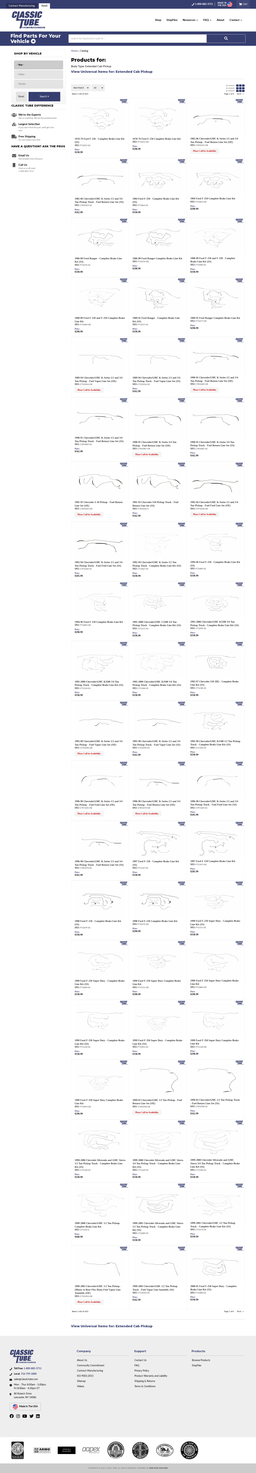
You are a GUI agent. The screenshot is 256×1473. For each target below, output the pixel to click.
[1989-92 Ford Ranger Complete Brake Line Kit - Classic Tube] (239, 280)
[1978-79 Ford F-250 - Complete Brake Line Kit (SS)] (100, 118)
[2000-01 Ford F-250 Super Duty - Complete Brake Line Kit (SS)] (215, 1266)
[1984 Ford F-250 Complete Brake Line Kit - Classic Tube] (239, 161)
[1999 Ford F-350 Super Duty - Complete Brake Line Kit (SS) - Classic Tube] (124, 1003)
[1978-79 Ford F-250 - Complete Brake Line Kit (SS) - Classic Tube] (124, 101)
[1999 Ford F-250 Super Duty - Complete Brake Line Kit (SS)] (215, 901)
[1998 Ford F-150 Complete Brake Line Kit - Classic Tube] (182, 883)
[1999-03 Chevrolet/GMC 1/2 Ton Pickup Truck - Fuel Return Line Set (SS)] (215, 1080)
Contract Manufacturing (22, 6)
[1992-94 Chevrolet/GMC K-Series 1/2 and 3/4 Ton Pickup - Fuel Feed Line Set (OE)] (215, 482)
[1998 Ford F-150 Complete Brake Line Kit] (158, 901)
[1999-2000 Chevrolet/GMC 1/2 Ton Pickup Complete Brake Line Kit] (100, 1203)
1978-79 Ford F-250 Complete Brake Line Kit (157, 139)
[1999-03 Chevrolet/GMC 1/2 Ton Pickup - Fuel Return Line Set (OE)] (158, 1080)
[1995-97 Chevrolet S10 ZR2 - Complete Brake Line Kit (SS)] (215, 661)
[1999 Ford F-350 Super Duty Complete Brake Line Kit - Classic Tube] (239, 1003)
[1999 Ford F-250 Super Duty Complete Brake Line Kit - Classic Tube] (182, 943)
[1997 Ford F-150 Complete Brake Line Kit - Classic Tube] (239, 824)
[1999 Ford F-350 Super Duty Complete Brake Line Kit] (215, 1020)
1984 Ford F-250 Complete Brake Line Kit (212, 198)
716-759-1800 (29, 1374)
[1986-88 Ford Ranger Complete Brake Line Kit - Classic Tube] (182, 221)
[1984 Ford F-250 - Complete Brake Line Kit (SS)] (158, 178)
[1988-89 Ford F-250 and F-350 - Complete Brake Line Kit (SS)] (215, 238)
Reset (21, 96)
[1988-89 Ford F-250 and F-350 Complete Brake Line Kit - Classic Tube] (124, 280)
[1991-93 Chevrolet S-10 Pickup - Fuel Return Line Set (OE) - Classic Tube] (124, 464)
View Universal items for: (112, 72)
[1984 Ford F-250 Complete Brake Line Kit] (215, 178)
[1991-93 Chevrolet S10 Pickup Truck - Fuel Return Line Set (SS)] (158, 482)
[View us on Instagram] (18, 1417)
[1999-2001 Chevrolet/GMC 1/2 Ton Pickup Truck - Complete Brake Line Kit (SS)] (215, 1203)
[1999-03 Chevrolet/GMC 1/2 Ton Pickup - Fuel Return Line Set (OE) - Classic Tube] (182, 1062)
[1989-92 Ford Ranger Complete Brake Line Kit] (215, 298)
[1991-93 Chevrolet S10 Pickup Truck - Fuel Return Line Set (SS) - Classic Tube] (182, 464)
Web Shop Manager (158, 1468)
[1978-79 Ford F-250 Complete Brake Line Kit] (158, 118)
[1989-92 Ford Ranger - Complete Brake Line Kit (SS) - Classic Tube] (182, 280)
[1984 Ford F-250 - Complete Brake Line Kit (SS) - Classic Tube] (182, 161)
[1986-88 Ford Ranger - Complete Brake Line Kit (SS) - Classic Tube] (124, 221)
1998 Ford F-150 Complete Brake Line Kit (155, 921)
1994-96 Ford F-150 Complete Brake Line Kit (99, 622)
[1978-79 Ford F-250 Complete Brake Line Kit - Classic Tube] (182, 101)
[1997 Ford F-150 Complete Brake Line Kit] (215, 841)
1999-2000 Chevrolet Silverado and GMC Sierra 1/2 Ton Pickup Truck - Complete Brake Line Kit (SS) (100, 1163)
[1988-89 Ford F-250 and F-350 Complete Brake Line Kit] (100, 298)
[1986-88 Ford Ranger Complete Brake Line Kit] (158, 238)
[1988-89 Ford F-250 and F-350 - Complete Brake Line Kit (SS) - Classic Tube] (239, 221)
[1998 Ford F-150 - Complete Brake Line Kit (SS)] (100, 901)
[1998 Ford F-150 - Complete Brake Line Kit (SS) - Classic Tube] (124, 883)
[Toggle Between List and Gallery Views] (235, 87)
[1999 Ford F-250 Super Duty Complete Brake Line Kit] (158, 960)
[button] (190, 20)
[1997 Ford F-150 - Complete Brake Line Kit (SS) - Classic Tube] (182, 824)
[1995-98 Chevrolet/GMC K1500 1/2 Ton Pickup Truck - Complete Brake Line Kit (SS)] (215, 721)
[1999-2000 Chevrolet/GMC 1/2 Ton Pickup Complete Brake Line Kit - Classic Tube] (124, 1185)
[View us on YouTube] (25, 1417)
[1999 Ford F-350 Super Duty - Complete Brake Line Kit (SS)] (100, 1020)
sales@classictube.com (26, 1379)
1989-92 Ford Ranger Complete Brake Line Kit (215, 318)
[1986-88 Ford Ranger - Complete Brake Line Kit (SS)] (100, 238)
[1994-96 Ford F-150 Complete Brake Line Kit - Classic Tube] (124, 584)
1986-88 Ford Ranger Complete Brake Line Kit (157, 258)
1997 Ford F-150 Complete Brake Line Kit (212, 861)
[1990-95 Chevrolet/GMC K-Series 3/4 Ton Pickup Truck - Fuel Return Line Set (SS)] (215, 420)
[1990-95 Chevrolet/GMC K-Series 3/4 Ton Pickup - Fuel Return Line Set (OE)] (158, 420)
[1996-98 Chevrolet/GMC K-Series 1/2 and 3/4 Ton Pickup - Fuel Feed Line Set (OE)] (100, 781)
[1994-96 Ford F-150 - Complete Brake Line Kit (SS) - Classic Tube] (239, 524)
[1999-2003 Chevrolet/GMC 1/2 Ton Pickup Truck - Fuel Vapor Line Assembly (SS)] (158, 1266)
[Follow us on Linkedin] (38, 1417)
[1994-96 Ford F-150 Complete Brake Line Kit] (100, 602)
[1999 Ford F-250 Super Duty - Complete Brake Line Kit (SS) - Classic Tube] (239, 883)
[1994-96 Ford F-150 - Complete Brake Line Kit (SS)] (215, 542)
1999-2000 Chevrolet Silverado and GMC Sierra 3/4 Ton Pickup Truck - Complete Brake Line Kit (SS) (158, 1163)
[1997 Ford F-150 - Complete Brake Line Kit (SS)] (158, 841)
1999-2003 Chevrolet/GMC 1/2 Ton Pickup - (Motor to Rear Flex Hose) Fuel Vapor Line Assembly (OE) (98, 1289)
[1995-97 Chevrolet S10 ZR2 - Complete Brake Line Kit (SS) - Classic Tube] (239, 644)
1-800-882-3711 (33, 1368)
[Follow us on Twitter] (31, 1417)
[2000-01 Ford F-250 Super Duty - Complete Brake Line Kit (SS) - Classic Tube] (239, 1249)
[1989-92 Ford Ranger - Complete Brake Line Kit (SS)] (158, 298)
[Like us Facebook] (12, 1417)
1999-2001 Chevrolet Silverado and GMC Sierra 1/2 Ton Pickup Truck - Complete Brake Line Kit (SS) (158, 1226)
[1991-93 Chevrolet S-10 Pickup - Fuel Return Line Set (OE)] (100, 482)
